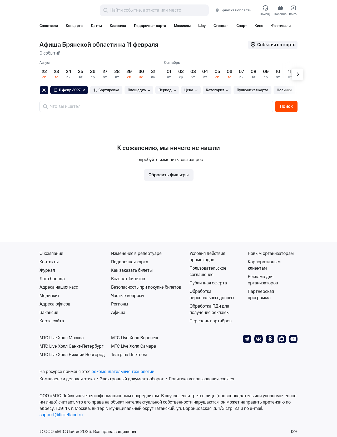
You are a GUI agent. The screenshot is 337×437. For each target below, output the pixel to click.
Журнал (47, 270)
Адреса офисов (54, 304)
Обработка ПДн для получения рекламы (210, 309)
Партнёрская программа (261, 294)
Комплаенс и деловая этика (67, 379)
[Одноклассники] (270, 339)
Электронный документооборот (132, 379)
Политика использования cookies (201, 379)
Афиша (118, 312)
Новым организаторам (271, 253)
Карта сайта (51, 321)
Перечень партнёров (211, 321)
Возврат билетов (128, 279)
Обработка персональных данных (212, 294)
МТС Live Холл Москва (61, 338)
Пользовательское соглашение (208, 271)
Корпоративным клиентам (264, 265)
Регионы (119, 304)
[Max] (281, 339)
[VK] (258, 339)
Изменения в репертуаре (136, 253)
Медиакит (49, 296)
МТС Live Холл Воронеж (134, 338)
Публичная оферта (208, 283)
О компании (51, 253)
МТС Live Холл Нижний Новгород (72, 355)
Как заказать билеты (132, 270)
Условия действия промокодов (207, 256)
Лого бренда (52, 279)
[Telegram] (247, 339)
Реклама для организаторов (263, 280)
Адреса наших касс (58, 287)
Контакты (49, 262)
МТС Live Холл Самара (133, 346)
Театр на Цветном (129, 355)
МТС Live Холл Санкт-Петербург (71, 346)
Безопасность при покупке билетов (146, 287)
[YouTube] (293, 339)
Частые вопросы (127, 296)
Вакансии (48, 312)
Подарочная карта (129, 262)
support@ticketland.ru (61, 415)
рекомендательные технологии (122, 371)
